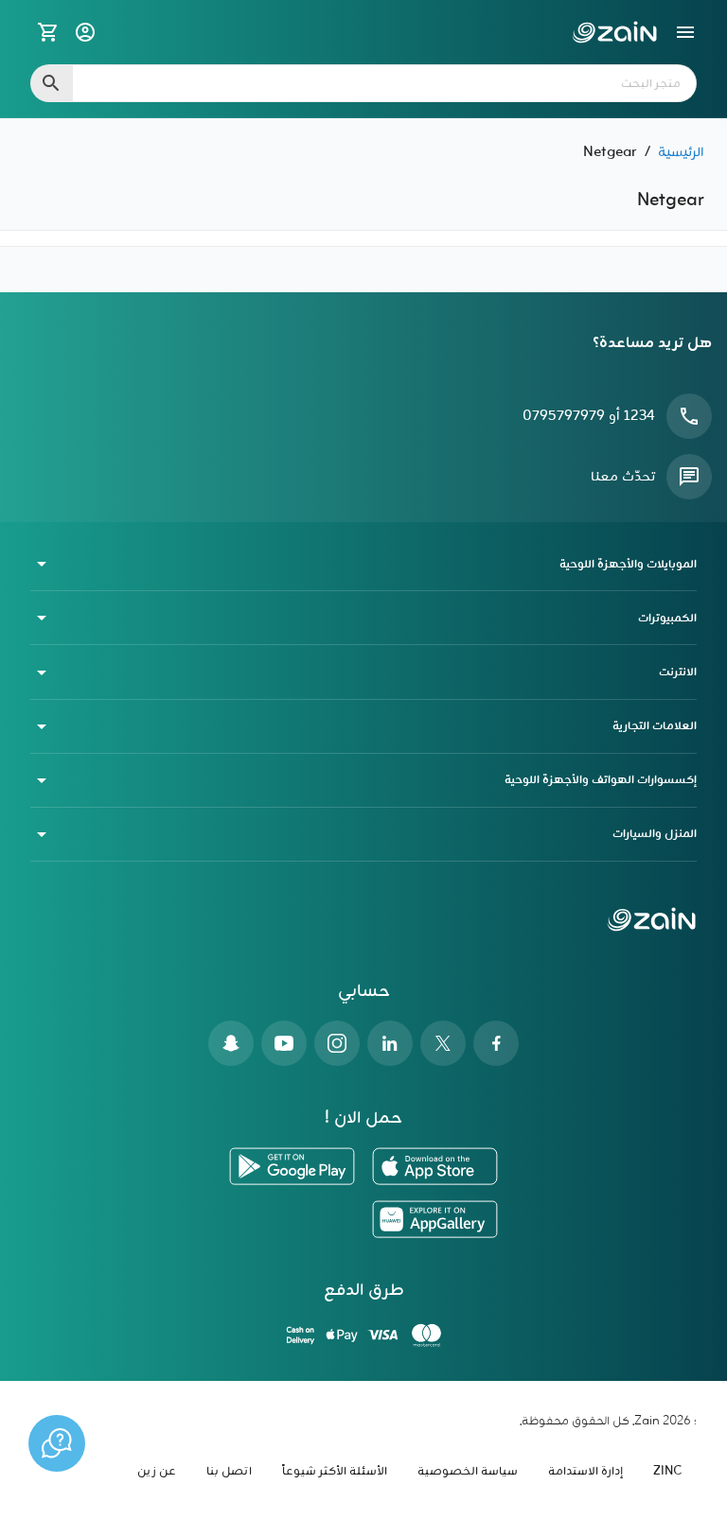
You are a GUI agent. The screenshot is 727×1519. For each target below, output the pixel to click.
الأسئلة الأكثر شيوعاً (334, 1471)
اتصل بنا (229, 1471)
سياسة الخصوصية (467, 1471)
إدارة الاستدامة (585, 1471)
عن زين (156, 1471)
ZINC (667, 1471)
